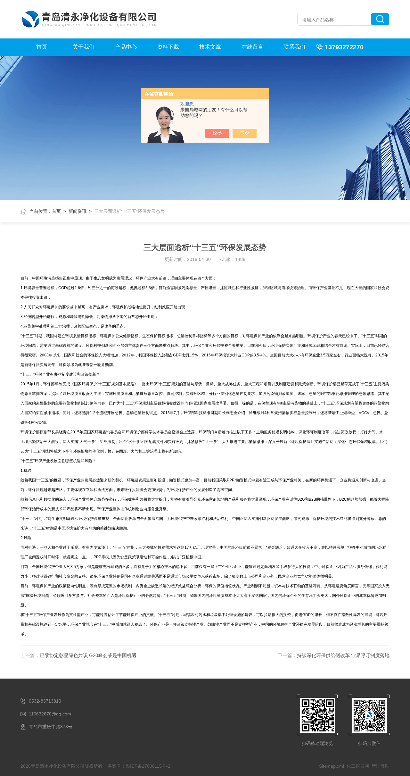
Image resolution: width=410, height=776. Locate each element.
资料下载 (168, 47)
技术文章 (210, 47)
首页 (41, 47)
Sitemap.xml (331, 766)
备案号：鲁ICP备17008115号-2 (139, 766)
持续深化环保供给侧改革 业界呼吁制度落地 (343, 655)
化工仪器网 (358, 766)
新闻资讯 (77, 211)
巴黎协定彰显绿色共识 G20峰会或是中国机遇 (88, 655)
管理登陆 (381, 766)
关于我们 (83, 47)
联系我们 (294, 47)
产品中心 (126, 47)
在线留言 (252, 47)
